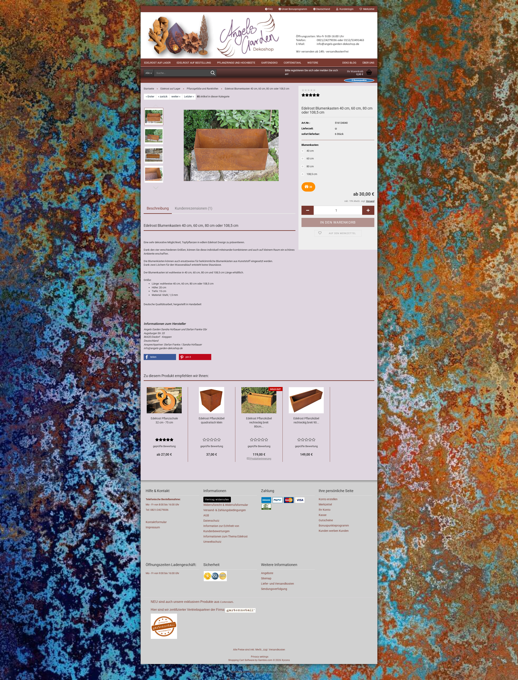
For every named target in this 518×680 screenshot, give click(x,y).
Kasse (322, 515)
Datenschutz (211, 520)
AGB (206, 515)
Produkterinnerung (260, 458)
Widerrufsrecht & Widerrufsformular (225, 504)
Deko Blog (349, 62)
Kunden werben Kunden (334, 530)
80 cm (310, 166)
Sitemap (266, 578)
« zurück (163, 96)
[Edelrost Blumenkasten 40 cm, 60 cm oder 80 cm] (231, 145)
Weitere (312, 62)
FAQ (270, 9)
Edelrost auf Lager (157, 62)
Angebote (267, 573)
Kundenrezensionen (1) (193, 208)
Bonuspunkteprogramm (334, 525)
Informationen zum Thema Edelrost (225, 536)
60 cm (310, 158)
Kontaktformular (156, 522)
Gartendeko (269, 62)
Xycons (286, 660)
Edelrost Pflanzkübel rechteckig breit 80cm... (259, 422)
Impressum (153, 527)
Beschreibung (158, 208)
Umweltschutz (212, 541)
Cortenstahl (292, 62)
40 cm (310, 150)
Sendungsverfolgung (274, 588)
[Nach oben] (507, 674)
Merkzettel (368, 9)
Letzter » (189, 96)
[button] (321, 9)
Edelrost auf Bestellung (194, 62)
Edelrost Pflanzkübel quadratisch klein (211, 420)
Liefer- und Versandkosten (277, 583)
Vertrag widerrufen (217, 499)
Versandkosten (277, 649)
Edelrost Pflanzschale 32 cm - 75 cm (164, 420)
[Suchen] (213, 73)
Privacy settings (259, 656)
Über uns (368, 62)
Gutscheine (326, 520)
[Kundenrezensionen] (310, 96)
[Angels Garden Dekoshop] (259, 35)
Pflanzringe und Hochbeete (236, 62)
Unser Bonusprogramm (294, 9)
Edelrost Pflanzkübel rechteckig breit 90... (306, 420)
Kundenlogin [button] (345, 9)
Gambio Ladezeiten (242, 671)
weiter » (175, 96)
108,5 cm (312, 174)
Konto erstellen (328, 499)
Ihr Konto (324, 509)
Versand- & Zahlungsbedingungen (224, 510)
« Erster (150, 96)
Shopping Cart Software (241, 660)
